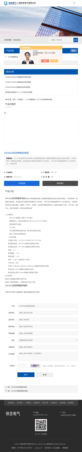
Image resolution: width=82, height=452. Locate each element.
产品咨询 (21, 183)
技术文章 (45, 403)
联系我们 (60, 183)
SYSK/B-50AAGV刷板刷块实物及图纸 (17, 87)
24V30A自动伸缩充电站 (19, 387)
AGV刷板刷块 (13, 57)
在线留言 (54, 403)
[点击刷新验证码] (35, 366)
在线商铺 (62, 403)
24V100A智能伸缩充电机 (19, 391)
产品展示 (20, 99)
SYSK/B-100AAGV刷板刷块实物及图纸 (18, 82)
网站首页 (11, 403)
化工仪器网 (56, 448)
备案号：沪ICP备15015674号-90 (22, 448)
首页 (14, 99)
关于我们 (20, 403)
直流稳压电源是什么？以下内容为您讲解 (18, 92)
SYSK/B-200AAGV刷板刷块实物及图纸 (18, 77)
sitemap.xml (38, 448)
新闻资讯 (37, 403)
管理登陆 (65, 448)
